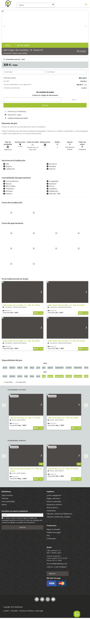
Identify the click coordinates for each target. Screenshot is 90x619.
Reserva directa (52, 508)
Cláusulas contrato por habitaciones (59, 514)
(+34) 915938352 (60, 567)
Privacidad (14, 611)
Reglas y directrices (53, 498)
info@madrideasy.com (59, 564)
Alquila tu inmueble (53, 529)
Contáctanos (51, 511)
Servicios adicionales (54, 501)
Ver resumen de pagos (45, 92)
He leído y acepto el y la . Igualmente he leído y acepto (22, 520)
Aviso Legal (22, 518)
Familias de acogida (54, 532)
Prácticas (5, 498)
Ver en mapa (23, 45)
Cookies (6, 611)
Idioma (51, 574)
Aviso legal (39, 611)
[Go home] (8, 4)
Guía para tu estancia (54, 504)
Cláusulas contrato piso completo (59, 517)
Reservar (45, 105)
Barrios (4, 504)
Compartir (82, 51)
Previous (4, 26)
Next (86, 26)
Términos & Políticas (26, 611)
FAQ (48, 535)
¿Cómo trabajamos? (54, 495)
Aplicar (74, 100)
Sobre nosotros (7, 495)
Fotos (7, 45)
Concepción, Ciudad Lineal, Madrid (15, 53)
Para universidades (8, 501)
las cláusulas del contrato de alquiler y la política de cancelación (22, 521)
